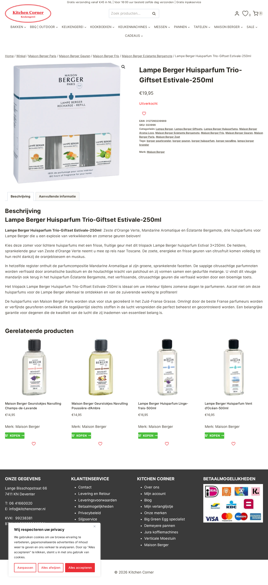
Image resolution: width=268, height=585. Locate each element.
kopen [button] (15, 435)
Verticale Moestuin (160, 538)
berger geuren (181, 140)
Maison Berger (156, 151)
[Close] (96, 526)
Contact (84, 487)
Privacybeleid (89, 513)
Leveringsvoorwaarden (97, 500)
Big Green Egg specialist (164, 519)
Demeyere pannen (159, 526)
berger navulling (226, 140)
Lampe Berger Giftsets (188, 128)
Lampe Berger (164, 128)
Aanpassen (25, 567)
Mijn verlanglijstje (158, 506)
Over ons (151, 487)
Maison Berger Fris (212, 132)
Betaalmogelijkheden (95, 506)
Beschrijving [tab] (20, 196)
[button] (123, 67)
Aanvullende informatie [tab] (57, 196)
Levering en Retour (94, 494)
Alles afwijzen (50, 567)
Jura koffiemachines (161, 532)
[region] (54, 550)
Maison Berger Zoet (168, 136)
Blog (148, 500)
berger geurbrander (159, 140)
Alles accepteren (80, 567)
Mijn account (155, 494)
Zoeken (155, 13)
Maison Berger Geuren (239, 132)
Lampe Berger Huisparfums (221, 128)
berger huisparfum (203, 140)
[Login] (237, 13)
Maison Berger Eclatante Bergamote (177, 132)
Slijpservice (87, 519)
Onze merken (155, 513)
